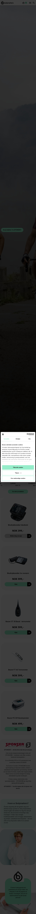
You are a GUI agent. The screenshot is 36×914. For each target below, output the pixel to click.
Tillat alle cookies (18, 467)
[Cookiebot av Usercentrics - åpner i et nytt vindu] (26, 434)
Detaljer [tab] (18, 439)
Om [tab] (29, 439)
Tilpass (17, 473)
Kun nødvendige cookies (18, 478)
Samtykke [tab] (6, 439)
